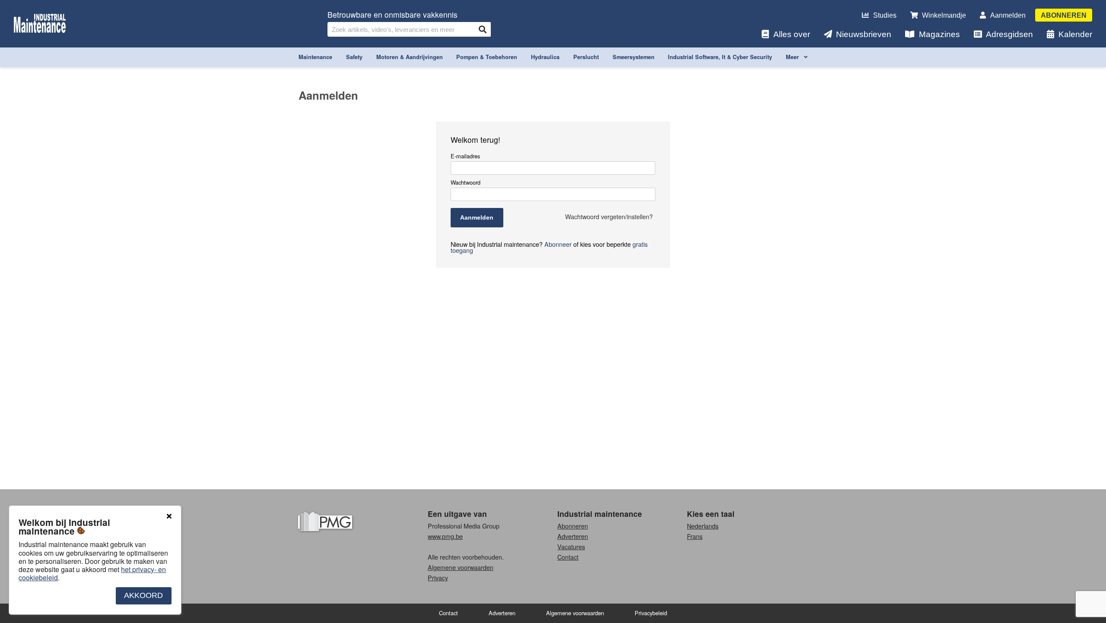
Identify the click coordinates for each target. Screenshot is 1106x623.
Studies (884, 15)
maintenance (315, 57)
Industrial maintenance (599, 513)
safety (354, 57)
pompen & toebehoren (486, 57)
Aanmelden (1008, 15)
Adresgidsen (1009, 34)
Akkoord (143, 595)
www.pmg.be (445, 536)
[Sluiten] (169, 516)
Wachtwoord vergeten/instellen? (609, 216)
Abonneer (558, 244)
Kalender (1075, 34)
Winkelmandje (944, 15)
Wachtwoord (465, 183)
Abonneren (1064, 15)
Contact (567, 556)
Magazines (939, 34)
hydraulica (545, 57)
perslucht (586, 57)
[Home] (40, 24)
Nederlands (702, 525)
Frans (694, 536)
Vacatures (571, 546)
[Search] (482, 29)
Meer (793, 57)
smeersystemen (634, 57)
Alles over (791, 34)
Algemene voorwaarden (460, 567)
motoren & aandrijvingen (409, 57)
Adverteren (572, 536)
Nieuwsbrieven (863, 34)
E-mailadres (465, 156)
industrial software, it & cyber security (720, 57)
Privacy (438, 577)
